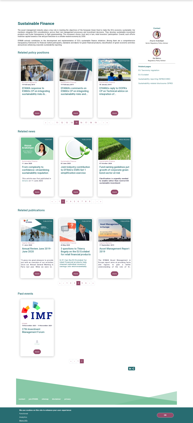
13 (67, 123)
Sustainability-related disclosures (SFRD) (155, 83)
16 (82, 123)
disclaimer (56, 399)
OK (165, 415)
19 (96, 123)
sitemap (45, 399)
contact (22, 399)
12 (62, 123)
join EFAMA (33, 399)
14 (72, 123)
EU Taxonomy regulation (148, 70)
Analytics (23, 417)
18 (91, 123)
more (37, 113)
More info (23, 420)
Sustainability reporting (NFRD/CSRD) (154, 79)
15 (77, 123)
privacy (67, 399)
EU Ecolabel (143, 74)
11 (58, 123)
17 (86, 123)
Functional (23, 413)
